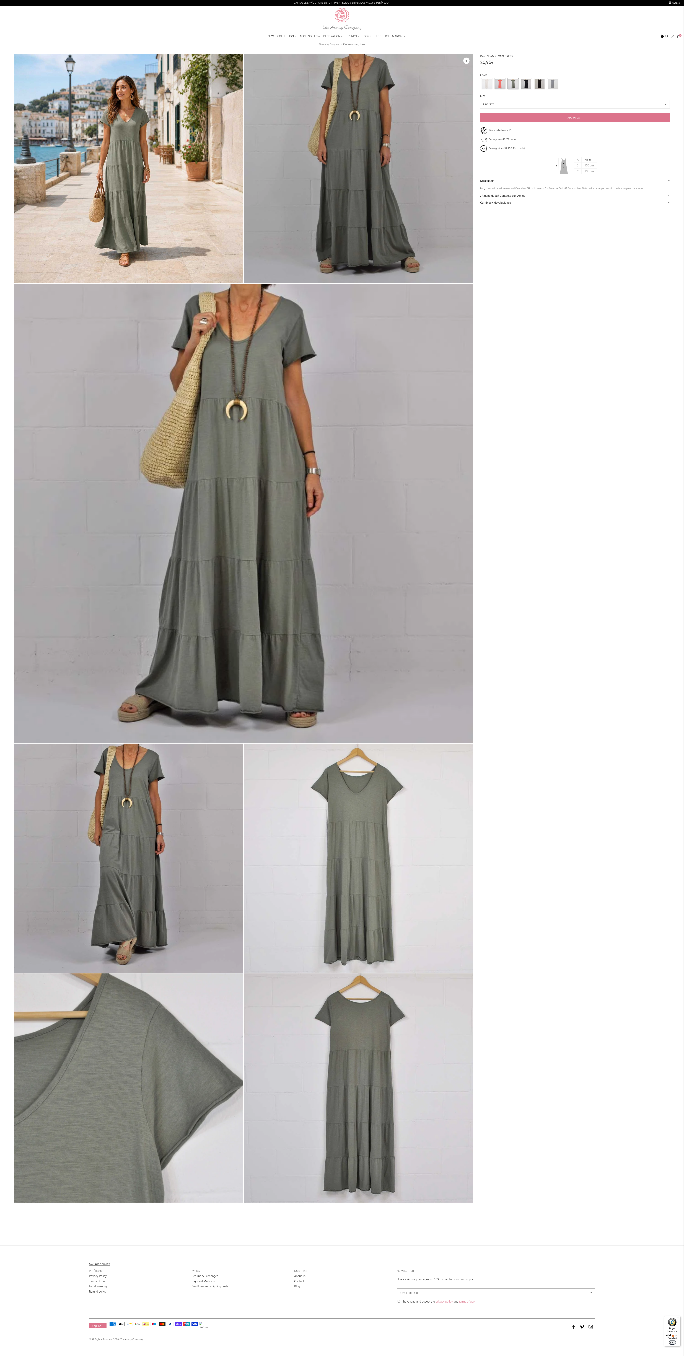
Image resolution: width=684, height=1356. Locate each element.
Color (483, 75)
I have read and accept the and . (438, 1301)
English (96, 1326)
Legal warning (98, 1286)
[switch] (672, 1342)
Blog (297, 1286)
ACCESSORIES (308, 36)
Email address (408, 1288)
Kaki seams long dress (354, 44)
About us (299, 1276)
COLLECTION (285, 36)
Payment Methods (203, 1281)
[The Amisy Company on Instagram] (591, 1328)
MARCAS (397, 36)
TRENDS (351, 36)
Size (482, 96)
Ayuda (675, 2)
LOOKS (366, 36)
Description (487, 181)
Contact (299, 1281)
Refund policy (97, 1291)
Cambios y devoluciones (495, 203)
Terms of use (97, 1281)
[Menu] (678, 1318)
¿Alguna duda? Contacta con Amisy (502, 195)
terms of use (467, 1301)
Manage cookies (99, 1264)
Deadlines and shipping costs (210, 1286)
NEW (271, 36)
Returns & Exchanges (205, 1276)
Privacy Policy (98, 1276)
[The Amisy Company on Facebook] (573, 1328)
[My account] (672, 36)
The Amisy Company (329, 44)
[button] (487, 84)
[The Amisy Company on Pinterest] (582, 1328)
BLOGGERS (381, 36)
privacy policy (444, 1301)
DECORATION (331, 36)
